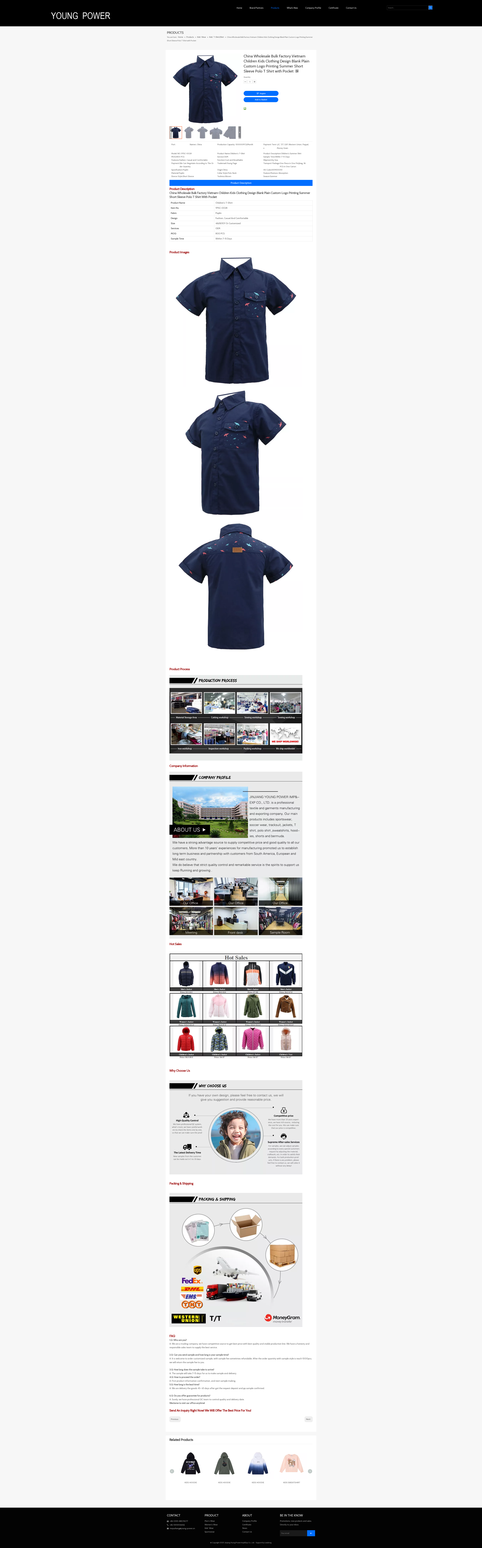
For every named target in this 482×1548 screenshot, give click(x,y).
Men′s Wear (210, 1521)
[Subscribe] (311, 1533)
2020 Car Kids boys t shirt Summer (258, 1482)
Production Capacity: (226, 144)
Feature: (266, 173)
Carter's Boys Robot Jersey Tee (224, 1482)
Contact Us (247, 1532)
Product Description (241, 182)
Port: (173, 144)
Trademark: (222, 163)
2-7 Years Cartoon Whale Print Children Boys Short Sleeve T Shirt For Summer (292, 1486)
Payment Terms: (269, 146)
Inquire (263, 93)
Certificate (246, 1524)
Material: (175, 173)
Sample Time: (269, 157)
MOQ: (173, 157)
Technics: (221, 176)
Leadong (268, 1542)
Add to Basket (261, 99)
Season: (266, 176)
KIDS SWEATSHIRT (190, 1482)
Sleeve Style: (177, 176)
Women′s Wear (211, 1524)
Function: (221, 160)
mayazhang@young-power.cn (181, 1528)
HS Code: (267, 170)
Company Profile (249, 1521)
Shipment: (267, 160)
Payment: (175, 163)
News (244, 1528)
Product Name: (223, 153)
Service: (220, 157)
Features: (175, 160)
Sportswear (210, 1532)
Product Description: (272, 153)
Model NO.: (176, 153)
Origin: (220, 170)
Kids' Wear (209, 1528)
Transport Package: (271, 163)
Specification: (177, 170)
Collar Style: (222, 173)
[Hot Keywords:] (431, 8)
